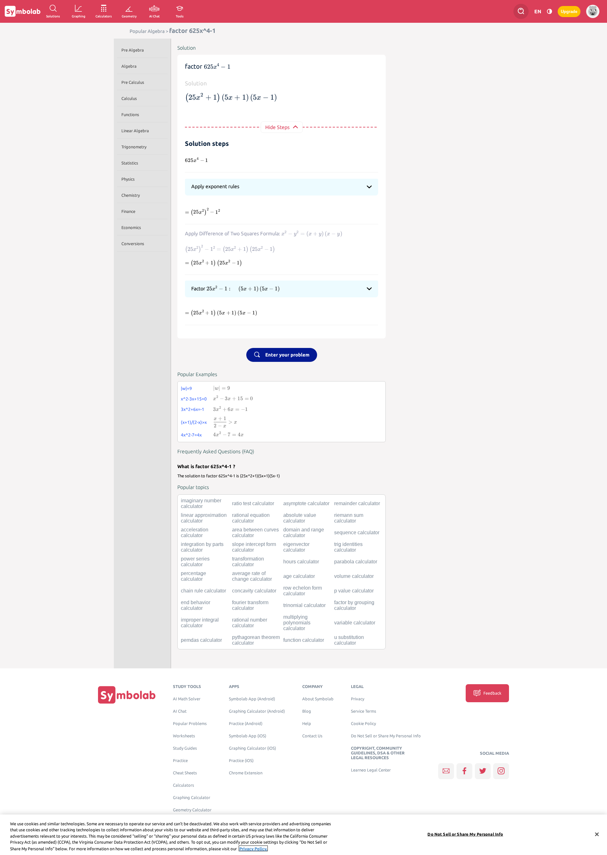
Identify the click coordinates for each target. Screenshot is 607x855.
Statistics (129, 163)
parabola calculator (355, 561)
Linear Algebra (135, 130)
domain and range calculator (303, 532)
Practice (180, 760)
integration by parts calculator (202, 547)
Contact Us (312, 736)
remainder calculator (357, 503)
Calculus (129, 98)
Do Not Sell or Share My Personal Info (386, 736)
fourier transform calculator (250, 605)
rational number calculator (249, 622)
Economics (131, 227)
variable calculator (354, 622)
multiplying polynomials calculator (296, 622)
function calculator (303, 640)
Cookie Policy (363, 723)
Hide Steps (277, 127)
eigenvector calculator (296, 547)
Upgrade (569, 11)
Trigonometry (133, 147)
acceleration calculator (194, 532)
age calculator (299, 576)
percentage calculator (193, 576)
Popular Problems (190, 723)
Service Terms (363, 711)
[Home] (127, 694)
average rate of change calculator (252, 576)
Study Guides (185, 748)
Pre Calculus (132, 82)
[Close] (597, 834)
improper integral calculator (200, 622)
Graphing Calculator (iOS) (252, 748)
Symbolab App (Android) (252, 699)
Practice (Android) (245, 723)
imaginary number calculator (201, 503)
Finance (128, 211)
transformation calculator (248, 561)
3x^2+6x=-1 (192, 409)
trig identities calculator (348, 547)
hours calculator (301, 561)
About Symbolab (318, 699)
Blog (306, 711)
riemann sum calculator (348, 518)
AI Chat (180, 711)
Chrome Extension (245, 773)
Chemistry (130, 195)
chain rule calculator (203, 590)
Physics (128, 179)
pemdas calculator (201, 640)
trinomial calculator (304, 605)
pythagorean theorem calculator (256, 640)
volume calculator (354, 576)
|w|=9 (186, 388)
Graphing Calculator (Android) (257, 711)
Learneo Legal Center (371, 770)
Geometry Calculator (192, 810)
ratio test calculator (253, 503)
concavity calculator (254, 590)
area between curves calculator (255, 532)
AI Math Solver (186, 699)
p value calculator (354, 590)
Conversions (132, 243)
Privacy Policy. (253, 848)
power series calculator (195, 561)
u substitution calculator (349, 640)
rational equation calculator (251, 518)
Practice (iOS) (241, 760)
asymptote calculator (306, 503)
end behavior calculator (195, 605)
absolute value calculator (299, 518)
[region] (303, 835)
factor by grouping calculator (354, 605)
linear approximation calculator (204, 518)
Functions (130, 114)
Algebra (129, 66)
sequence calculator (356, 532)
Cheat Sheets (185, 773)
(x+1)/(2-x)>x (194, 422)
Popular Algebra (147, 31)
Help (306, 723)
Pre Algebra (132, 50)
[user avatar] (592, 11)
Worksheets (184, 736)
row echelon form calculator (302, 590)
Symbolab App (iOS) (247, 736)
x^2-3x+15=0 (194, 399)
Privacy (357, 699)
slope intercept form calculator (254, 547)
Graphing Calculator (191, 797)
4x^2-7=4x (191, 435)
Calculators (183, 785)
